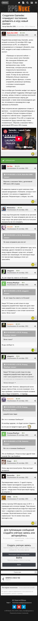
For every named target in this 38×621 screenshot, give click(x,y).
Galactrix (25, 441)
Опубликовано (17, 35)
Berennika (10, 475)
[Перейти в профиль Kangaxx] (4, 325)
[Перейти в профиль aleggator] (4, 272)
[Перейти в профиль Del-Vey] (4, 167)
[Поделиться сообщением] (35, 35)
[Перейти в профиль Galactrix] (4, 400)
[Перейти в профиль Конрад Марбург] (4, 283)
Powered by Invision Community (19, 613)
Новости (32, 26)
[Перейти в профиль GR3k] (4, 498)
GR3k (9, 497)
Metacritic (30, 111)
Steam (14, 120)
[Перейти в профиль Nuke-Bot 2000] (4, 34)
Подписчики (17, 572)
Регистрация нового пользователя (19, 554)
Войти (19, 564)
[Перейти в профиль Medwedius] (4, 209)
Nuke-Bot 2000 (11, 26)
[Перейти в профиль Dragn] (4, 462)
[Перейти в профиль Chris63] (4, 228)
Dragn (9, 461)
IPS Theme (15, 600)
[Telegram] (14, 607)
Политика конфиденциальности (22, 602)
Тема (8, 602)
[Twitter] (24, 607)
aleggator (10, 270)
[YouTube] (19, 607)
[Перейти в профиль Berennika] (4, 476)
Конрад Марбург (13, 282)
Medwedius (11, 208)
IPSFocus (23, 600)
